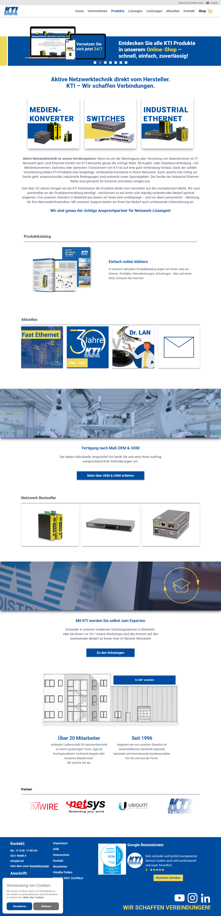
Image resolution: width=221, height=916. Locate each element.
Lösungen (135, 11)
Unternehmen (97, 11)
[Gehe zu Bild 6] (121, 62)
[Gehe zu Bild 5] (115, 62)
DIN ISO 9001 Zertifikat (68, 878)
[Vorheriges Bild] (15, 41)
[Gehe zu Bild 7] (126, 62)
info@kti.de (17, 860)
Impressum (60, 843)
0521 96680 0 (18, 855)
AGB (56, 849)
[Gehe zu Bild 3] (105, 62)
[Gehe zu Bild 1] (95, 62)
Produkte (117, 11)
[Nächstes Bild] (205, 41)
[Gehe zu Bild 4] (110, 62)
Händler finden (62, 872)
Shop (202, 11)
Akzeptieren (19, 906)
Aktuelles (173, 11)
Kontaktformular (39, 866)
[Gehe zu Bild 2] (100, 62)
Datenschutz (61, 855)
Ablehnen (46, 906)
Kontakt (189, 11)
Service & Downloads (191, 3)
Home (79, 11)
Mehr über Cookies (33, 897)
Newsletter (60, 866)
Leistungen (154, 11)
